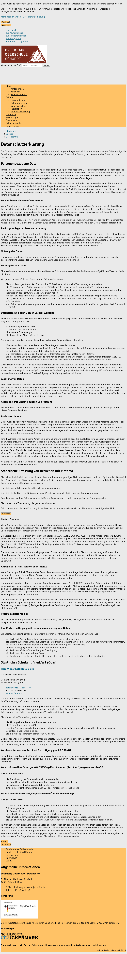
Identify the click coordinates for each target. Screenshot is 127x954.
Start (8, 86)
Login (9, 860)
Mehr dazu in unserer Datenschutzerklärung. (23, 16)
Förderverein (12, 125)
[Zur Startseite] (24, 62)
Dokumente (11, 120)
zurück (4, 841)
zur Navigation (13, 38)
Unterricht (11, 114)
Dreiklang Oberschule (20, 873)
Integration (16, 108)
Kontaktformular (19, 94)
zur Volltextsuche (14, 32)
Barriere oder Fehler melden (20, 849)
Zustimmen (6, 25)
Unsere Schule (18, 100)
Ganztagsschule (19, 105)
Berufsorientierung (20, 111)
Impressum (11, 857)
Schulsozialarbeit (14, 123)
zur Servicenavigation (17, 41)
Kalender (15, 91)
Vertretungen (12, 117)
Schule (9, 97)
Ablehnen (5, 22)
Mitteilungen (17, 88)
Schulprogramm (19, 103)
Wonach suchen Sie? (11, 65)
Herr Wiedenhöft (17, 669)
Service (9, 133)
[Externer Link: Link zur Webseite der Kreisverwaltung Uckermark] (19, 937)
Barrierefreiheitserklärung (19, 852)
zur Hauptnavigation (16, 35)
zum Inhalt (11, 30)
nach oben (6, 844)
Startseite (11, 131)
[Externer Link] (19, 909)
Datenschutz (12, 136)
